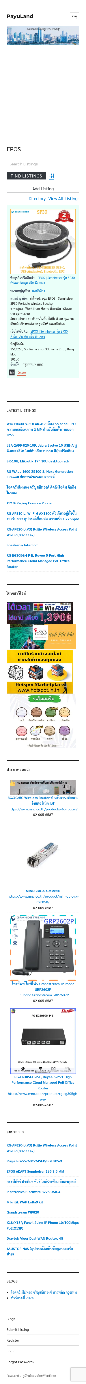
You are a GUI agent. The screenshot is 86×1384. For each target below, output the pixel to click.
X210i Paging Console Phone (29, 503)
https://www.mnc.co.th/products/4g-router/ (43, 809)
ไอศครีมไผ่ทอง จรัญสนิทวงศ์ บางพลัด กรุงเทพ (44, 1292)
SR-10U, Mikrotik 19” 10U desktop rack (38, 461)
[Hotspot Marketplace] (40, 671)
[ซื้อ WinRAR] (40, 612)
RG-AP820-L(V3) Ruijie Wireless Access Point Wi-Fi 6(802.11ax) (42, 532)
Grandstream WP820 (23, 1212)
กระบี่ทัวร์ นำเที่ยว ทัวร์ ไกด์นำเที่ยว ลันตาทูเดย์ (41, 1181)
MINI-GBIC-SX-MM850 (43, 890)
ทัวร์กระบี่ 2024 (22, 1297)
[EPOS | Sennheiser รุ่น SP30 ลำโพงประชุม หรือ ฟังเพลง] (43, 241)
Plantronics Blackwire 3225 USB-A (33, 1191)
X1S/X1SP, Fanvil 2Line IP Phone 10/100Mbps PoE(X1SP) (43, 1225)
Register (13, 1340)
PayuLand (20, 16)
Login (11, 1351)
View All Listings (63, 198)
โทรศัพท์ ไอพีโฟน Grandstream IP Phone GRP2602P (43, 986)
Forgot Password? (20, 1361)
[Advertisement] (43, 91)
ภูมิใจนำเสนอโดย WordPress (39, 1375)
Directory (37, 198)
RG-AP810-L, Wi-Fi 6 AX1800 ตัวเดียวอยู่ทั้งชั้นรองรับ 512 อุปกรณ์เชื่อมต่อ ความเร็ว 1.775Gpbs (43, 516)
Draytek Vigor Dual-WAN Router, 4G (35, 1238)
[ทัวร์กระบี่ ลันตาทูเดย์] (43, 636)
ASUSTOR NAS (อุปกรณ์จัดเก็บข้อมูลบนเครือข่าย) (40, 1251)
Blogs (11, 1318)
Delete (21, 372)
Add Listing (43, 188)
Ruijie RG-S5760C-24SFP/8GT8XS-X (34, 1161)
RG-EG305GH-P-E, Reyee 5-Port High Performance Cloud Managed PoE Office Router (38, 561)
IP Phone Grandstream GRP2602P (43, 995)
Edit (11, 372)
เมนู (74, 16)
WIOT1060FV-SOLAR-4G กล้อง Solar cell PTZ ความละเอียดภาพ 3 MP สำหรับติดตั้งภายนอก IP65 (42, 429)
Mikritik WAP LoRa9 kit (25, 1202)
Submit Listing (18, 1329)
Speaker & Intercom (23, 545)
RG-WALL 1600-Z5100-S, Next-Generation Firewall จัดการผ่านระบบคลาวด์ (40, 474)
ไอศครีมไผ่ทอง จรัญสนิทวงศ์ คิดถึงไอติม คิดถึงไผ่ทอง (41, 490)
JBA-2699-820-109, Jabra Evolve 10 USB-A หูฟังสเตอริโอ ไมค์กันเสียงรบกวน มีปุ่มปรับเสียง (42, 448)
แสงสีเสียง (38, 291)
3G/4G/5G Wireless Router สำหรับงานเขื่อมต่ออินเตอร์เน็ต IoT (43, 800)
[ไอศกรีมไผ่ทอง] (43, 720)
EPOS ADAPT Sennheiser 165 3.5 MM (35, 1171)
